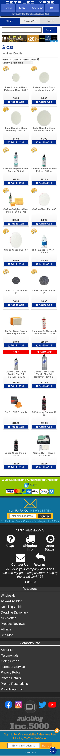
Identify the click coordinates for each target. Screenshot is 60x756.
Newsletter (8, 618)
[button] (53, 750)
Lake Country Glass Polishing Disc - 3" (44, 88)
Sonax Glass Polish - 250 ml (16, 454)
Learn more (30, 752)
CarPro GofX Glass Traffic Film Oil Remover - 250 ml (16, 374)
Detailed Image (30, 2)
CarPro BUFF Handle (16, 412)
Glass (15, 59)
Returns (40, 564)
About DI (7, 650)
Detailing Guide (11, 607)
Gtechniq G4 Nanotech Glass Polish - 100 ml (44, 332)
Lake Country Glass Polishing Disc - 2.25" (16, 88)
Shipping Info (30, 547)
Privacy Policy (10, 672)
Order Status (49, 547)
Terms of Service (13, 666)
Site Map (7, 635)
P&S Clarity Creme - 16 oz (44, 413)
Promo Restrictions (14, 683)
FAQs (10, 545)
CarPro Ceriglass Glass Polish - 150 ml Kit (15, 210)
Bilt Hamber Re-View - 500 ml (44, 251)
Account (37, 8)
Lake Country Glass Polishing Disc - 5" (16, 129)
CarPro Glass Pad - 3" (44, 209)
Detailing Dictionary (14, 612)
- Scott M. (30, 582)
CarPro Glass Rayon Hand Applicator (16, 332)
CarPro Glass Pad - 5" (16, 250)
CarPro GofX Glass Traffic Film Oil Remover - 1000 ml (44, 374)
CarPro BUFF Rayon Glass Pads (44, 454)
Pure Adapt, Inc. (12, 689)
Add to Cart (17, 101)
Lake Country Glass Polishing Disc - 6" (44, 129)
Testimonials (9, 655)
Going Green (10, 661)
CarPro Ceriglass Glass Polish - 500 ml (15, 169)
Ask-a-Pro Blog (11, 601)
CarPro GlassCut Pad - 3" (16, 291)
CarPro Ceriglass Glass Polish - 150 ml (44, 169)
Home (8, 8)
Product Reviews (13, 623)
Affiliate (6, 629)
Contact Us (19, 564)
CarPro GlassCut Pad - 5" (44, 291)
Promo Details (11, 678)
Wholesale (8, 595)
